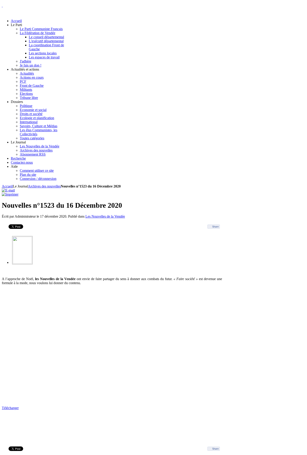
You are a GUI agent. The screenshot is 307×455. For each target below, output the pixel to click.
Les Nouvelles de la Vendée (105, 216)
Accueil (7, 186)
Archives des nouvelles (44, 186)
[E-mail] (8, 190)
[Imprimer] (10, 194)
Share (215, 226)
